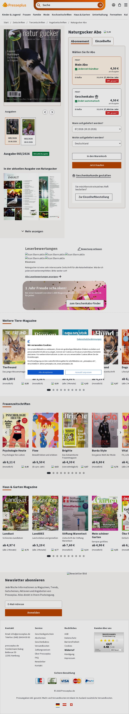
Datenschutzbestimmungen (89, 339)
